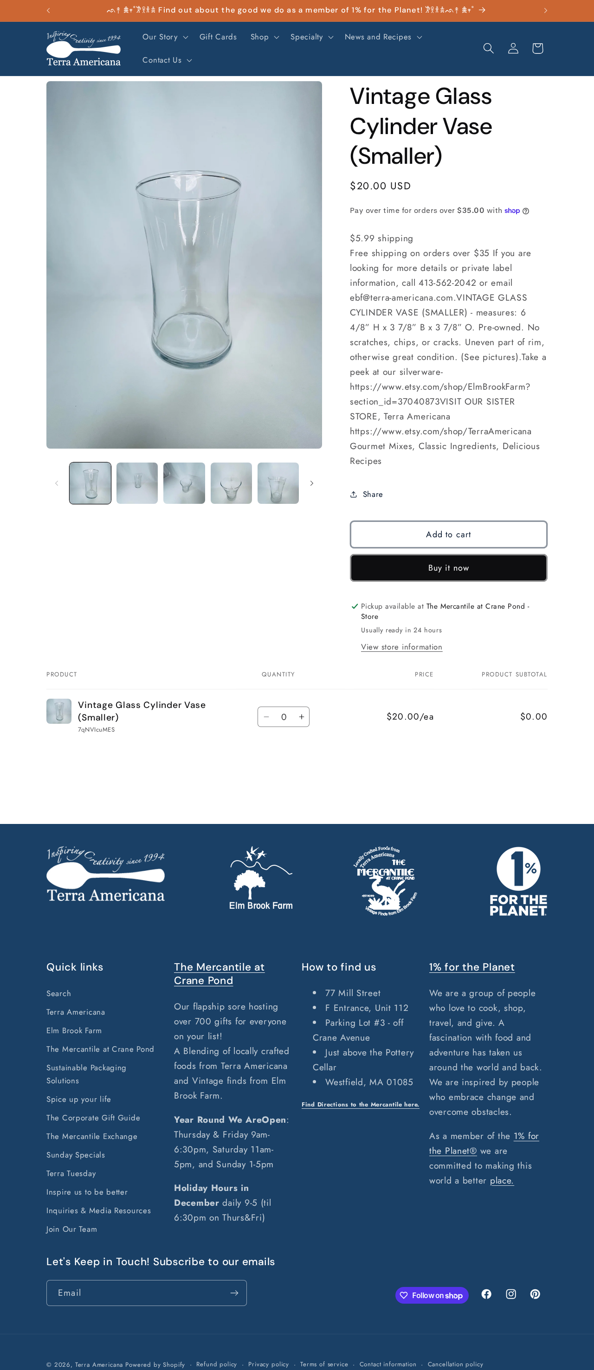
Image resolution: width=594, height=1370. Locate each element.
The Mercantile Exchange (92, 1136)
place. (502, 1180)
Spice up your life (78, 1099)
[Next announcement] (546, 10)
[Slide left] (56, 483)
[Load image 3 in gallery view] (184, 483)
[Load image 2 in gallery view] (137, 483)
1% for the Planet (472, 967)
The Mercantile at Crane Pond (100, 1049)
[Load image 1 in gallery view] (90, 483)
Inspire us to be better (87, 1191)
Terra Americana (75, 1011)
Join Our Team (71, 1229)
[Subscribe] (234, 1293)
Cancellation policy (456, 1364)
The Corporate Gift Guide (93, 1117)
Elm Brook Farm (74, 1030)
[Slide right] (312, 483)
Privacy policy (268, 1364)
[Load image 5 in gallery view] (278, 483)
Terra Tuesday (71, 1173)
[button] (164, 37)
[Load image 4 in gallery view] (231, 483)
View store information (402, 646)
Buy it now (449, 568)
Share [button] (373, 494)
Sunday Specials (75, 1154)
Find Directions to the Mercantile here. (361, 1104)
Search (58, 993)
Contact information (388, 1364)
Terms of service (324, 1364)
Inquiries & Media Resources (98, 1210)
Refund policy (216, 1364)
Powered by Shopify (155, 1364)
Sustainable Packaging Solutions (86, 1074)
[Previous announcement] (48, 10)
